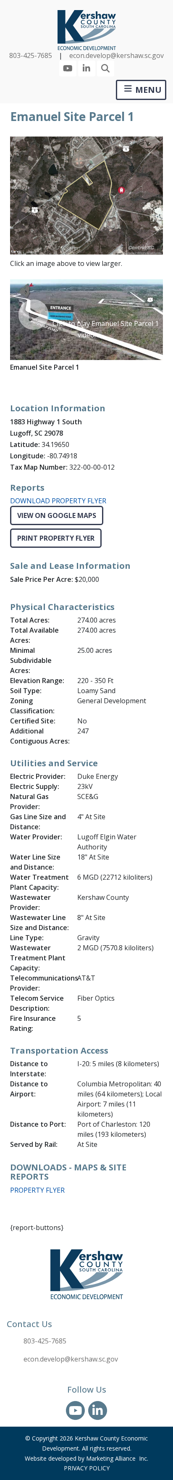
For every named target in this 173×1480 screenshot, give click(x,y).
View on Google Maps (56, 515)
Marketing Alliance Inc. (117, 1458)
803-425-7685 (30, 55)
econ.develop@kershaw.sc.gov (116, 55)
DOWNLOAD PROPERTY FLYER (58, 500)
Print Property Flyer (55, 538)
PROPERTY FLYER (37, 1190)
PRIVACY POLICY (87, 1468)
